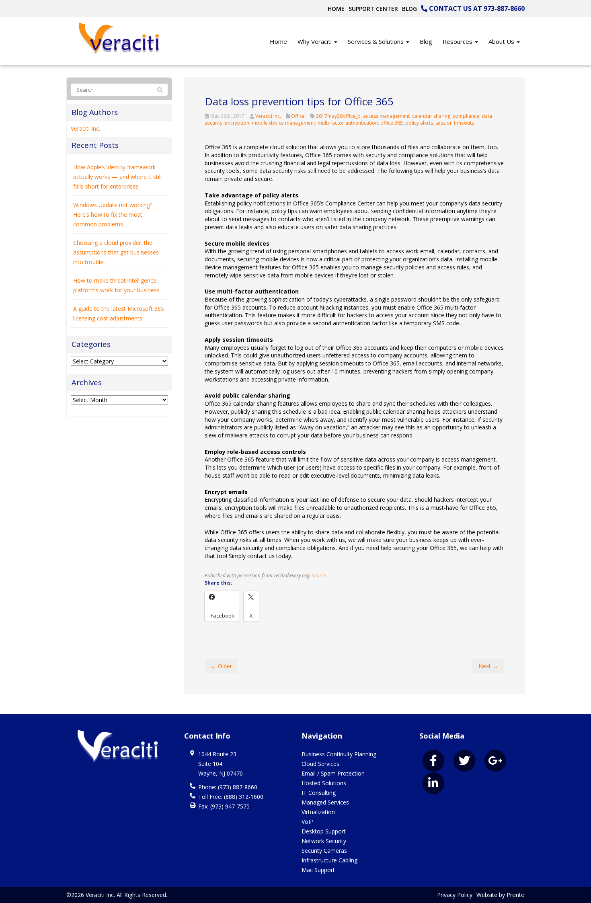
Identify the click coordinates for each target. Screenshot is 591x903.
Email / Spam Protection (333, 773)
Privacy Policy (454, 895)
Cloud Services (320, 764)
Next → (488, 666)
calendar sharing (431, 116)
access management (386, 116)
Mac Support (318, 870)
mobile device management (283, 122)
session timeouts (454, 122)
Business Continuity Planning (339, 754)
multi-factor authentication (348, 122)
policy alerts (419, 122)
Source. (319, 575)
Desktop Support (324, 831)
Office (298, 116)
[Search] (160, 90)
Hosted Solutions (324, 783)
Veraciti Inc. (268, 116)
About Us (502, 41)
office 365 (391, 122)
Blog (409, 8)
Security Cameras (324, 850)
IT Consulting (319, 792)
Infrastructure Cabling (329, 860)
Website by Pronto (500, 895)
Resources (458, 41)
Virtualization (318, 812)
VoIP (308, 821)
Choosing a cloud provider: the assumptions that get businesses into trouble (116, 252)
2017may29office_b (338, 116)
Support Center (373, 8)
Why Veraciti (315, 41)
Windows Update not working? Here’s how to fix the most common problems (112, 214)
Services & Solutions (376, 41)
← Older (221, 666)
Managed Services (325, 802)
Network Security (324, 841)
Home (336, 8)
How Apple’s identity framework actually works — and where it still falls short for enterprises (117, 176)
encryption (237, 122)
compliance (466, 116)
